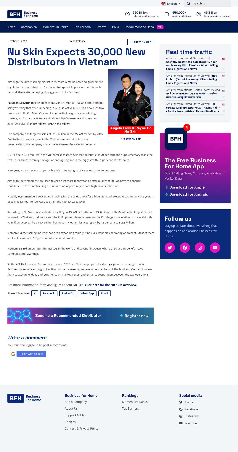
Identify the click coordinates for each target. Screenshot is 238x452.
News (11, 27)
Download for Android (188, 194)
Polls (115, 27)
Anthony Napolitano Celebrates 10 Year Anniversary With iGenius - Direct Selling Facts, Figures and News (192, 65)
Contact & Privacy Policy (81, 429)
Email (104, 293)
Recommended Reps (139, 27)
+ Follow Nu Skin (140, 42)
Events (101, 27)
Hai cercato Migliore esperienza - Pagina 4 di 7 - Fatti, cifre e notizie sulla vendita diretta (193, 107)
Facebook (49, 293)
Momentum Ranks (55, 27)
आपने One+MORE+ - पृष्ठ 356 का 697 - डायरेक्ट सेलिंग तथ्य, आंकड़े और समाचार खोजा (191, 95)
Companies (29, 27)
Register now (137, 316)
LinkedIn (67, 293)
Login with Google (32, 354)
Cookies (70, 422)
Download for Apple (187, 187)
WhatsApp (87, 293)
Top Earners (82, 27)
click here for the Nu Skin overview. (111, 285)
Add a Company (76, 402)
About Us (71, 408)
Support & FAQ (75, 415)
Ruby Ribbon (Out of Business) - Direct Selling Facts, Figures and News (191, 79)
